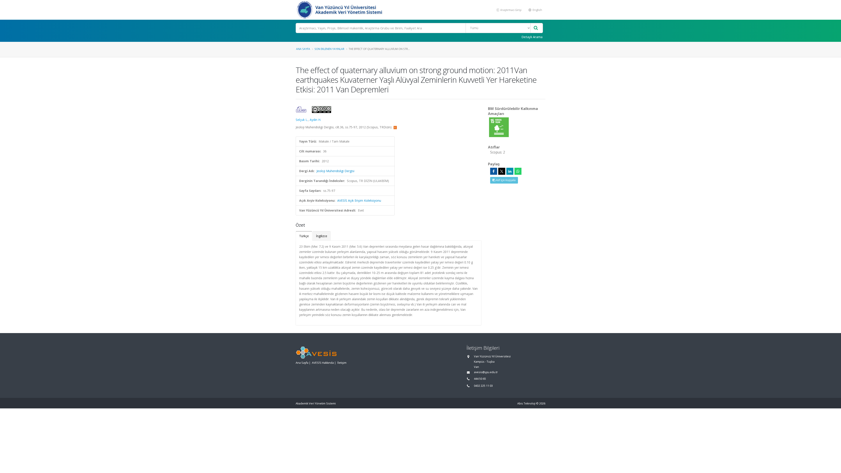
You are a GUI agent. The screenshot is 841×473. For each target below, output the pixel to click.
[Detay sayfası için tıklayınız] (499, 127)
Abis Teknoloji (526, 403)
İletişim (341, 363)
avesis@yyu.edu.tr (486, 372)
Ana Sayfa (303, 49)
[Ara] (536, 28)
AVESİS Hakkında (323, 363)
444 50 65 (480, 379)
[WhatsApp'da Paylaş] (517, 171)
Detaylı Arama (531, 37)
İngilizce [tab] (321, 236)
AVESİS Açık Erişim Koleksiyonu (359, 200)
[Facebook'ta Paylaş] (493, 171)
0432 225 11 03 (483, 386)
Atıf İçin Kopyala (505, 180)
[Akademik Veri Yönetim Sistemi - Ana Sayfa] (305, 10)
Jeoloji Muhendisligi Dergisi (335, 171)
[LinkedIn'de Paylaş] (509, 171)
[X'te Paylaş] (501, 171)
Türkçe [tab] (304, 236)
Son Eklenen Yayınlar (329, 49)
